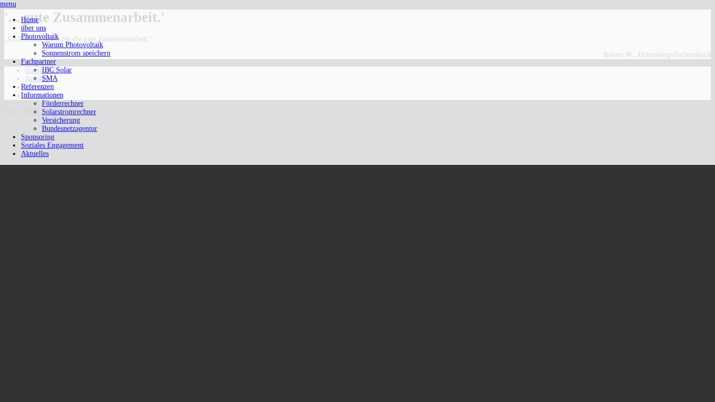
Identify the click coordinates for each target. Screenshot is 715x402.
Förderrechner (63, 103)
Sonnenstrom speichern (76, 53)
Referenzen (37, 87)
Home (30, 20)
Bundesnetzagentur (69, 128)
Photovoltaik (40, 36)
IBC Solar (57, 70)
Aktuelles (35, 154)
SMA (50, 78)
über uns (33, 28)
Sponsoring (37, 137)
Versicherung (61, 120)
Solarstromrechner (69, 112)
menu (8, 4)
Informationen (42, 95)
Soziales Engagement (52, 145)
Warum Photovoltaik (72, 45)
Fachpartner (38, 61)
